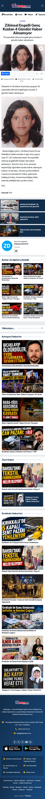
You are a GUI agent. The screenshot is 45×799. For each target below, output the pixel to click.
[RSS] (30, 742)
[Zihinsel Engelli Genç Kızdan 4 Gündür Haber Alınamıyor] (22, 57)
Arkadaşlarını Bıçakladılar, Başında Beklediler (10, 278)
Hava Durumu (8, 780)
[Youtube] (26, 742)
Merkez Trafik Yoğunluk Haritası (29, 760)
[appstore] (12, 749)
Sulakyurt (21, 789)
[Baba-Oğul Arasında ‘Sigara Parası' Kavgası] (12, 290)
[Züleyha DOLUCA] (7, 246)
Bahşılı (12, 787)
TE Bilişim (28, 796)
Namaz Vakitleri (19, 780)
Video (30, 15)
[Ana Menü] (2, 6)
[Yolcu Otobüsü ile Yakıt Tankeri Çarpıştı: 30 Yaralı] (33, 269)
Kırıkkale (6, 787)
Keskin (15, 789)
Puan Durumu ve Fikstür (10, 767)
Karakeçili (38, 787)
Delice (31, 787)
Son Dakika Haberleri (13, 772)
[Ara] (42, 5)
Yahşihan (29, 789)
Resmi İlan (8, 15)
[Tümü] (42, 328)
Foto (20, 15)
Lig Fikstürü (30, 780)
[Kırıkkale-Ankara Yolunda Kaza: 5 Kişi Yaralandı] (33, 308)
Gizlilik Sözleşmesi (25, 783)
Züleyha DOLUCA (8, 79)
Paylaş (6, 73)
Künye (15, 783)
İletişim (38, 780)
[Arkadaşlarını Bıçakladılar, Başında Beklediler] (12, 269)
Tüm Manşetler (31, 765)
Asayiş (22, 21)
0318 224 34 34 (24, 729)
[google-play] (32, 749)
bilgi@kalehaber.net (24, 733)
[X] (18, 742)
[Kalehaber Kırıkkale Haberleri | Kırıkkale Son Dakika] (21, 6)
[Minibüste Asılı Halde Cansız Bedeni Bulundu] (12, 308)
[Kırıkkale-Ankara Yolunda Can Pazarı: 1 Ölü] (33, 290)
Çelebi (25, 787)
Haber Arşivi (30, 772)
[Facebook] (14, 742)
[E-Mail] (16, 251)
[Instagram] (22, 742)
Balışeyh (19, 787)
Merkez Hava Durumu (14, 759)
